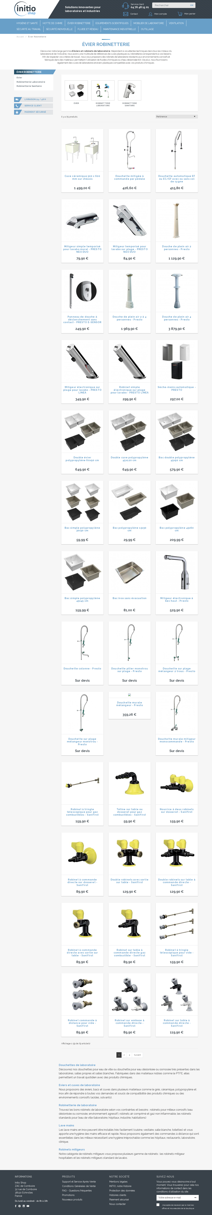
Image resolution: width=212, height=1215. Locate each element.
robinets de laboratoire (94, 1109)
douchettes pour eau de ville (95, 1069)
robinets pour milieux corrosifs (168, 1109)
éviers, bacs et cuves (97, 1089)
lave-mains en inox (75, 1129)
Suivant (137, 1055)
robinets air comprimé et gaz (137, 1113)
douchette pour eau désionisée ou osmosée (144, 1069)
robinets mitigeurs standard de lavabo (104, 1157)
